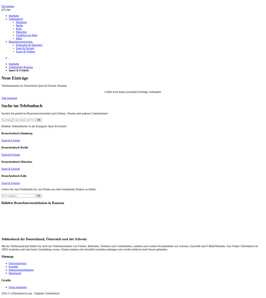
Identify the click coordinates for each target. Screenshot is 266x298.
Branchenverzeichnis (21, 41)
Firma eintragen (18, 287)
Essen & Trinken (25, 51)
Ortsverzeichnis (17, 263)
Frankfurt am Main (26, 35)
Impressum (15, 273)
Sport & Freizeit (25, 48)
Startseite (14, 15)
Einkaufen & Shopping (29, 45)
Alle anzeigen (9, 98)
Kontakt (13, 266)
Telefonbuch (16, 18)
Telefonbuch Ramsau (21, 67)
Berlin (19, 25)
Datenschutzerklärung (21, 269)
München (21, 31)
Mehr (19, 38)
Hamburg (21, 22)
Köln (19, 28)
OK (39, 120)
